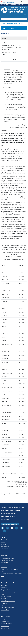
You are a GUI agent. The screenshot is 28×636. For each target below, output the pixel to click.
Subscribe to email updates (10, 524)
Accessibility (4, 587)
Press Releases (5, 621)
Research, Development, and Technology (11, 573)
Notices (21, 23)
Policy (2, 571)
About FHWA (4, 539)
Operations (4, 567)
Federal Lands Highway (7, 560)
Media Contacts (5, 626)
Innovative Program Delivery (8, 565)
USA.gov (3, 605)
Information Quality (6, 596)
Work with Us (4, 548)
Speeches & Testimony (7, 623)
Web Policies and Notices (7, 607)
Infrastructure (4, 562)
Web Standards (5, 610)
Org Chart (3, 544)
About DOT (4, 585)
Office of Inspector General (8, 601)
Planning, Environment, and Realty (9, 569)
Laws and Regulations (11, 23)
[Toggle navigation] (25, 15)
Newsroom (4, 619)
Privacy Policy (4, 603)
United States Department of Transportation (13, 4)
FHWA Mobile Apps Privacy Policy (9, 592)
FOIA (2, 594)
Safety (2, 576)
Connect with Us (5, 628)
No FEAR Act (4, 598)
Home (3, 23)
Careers (3, 542)
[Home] (14, 10)
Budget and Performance (7, 590)
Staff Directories (5, 546)
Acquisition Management (7, 558)
